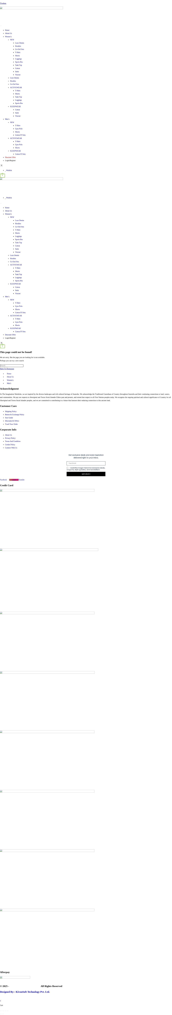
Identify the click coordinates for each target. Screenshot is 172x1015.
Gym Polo (18, 129)
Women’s (8, 37)
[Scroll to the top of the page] (0, 997)
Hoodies (18, 46)
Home (7, 30)
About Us (8, 33)
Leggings (18, 59)
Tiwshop (3, 3)
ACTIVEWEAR (16, 87)
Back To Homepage (7, 369)
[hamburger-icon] (1, 203)
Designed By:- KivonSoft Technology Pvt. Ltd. (25, 991)
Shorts (17, 56)
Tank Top (18, 65)
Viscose (17, 75)
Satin (17, 72)
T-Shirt (17, 52)
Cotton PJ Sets (20, 135)
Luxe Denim (19, 43)
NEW (12, 40)
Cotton (17, 68)
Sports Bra (19, 62)
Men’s (7, 119)
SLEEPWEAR (15, 106)
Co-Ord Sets (19, 49)
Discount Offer (10, 157)
